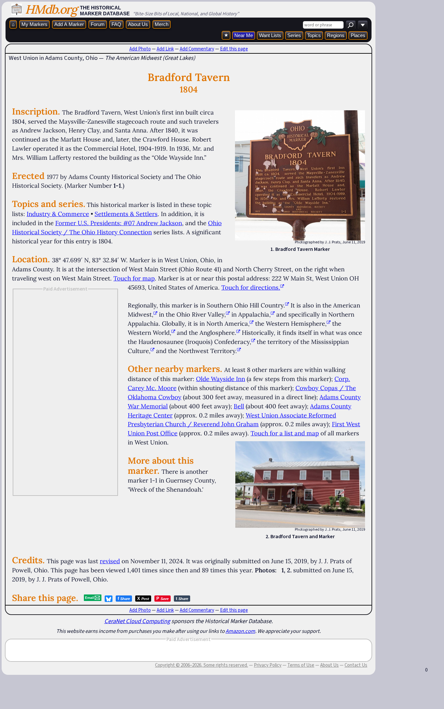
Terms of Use (300, 665)
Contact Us (356, 665)
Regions (336, 35)
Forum (98, 24)
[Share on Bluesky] (108, 598)
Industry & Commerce (58, 214)
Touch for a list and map (285, 433)
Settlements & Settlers (126, 214)
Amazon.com (240, 630)
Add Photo (140, 49)
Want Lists (270, 35)
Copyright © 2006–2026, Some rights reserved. (201, 665)
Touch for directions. (250, 287)
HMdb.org (51, 9)
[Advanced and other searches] (363, 24)
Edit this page (234, 49)
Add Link (165, 49)
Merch (161, 24)
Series (294, 35)
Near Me (243, 35)
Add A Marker (69, 24)
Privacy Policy (267, 665)
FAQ (116, 24)
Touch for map (134, 278)
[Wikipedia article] (287, 305)
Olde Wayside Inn (220, 379)
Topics (314, 35)
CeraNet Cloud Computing (137, 621)
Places (358, 35)
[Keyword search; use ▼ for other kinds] (351, 24)
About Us (138, 24)
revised (110, 561)
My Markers (34, 24)
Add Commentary (197, 49)
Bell (239, 406)
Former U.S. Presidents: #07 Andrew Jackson (118, 223)
